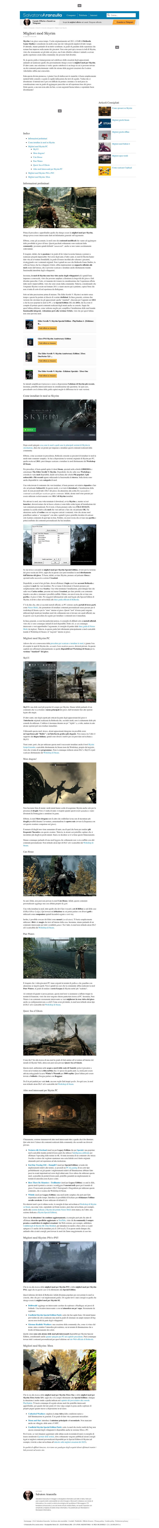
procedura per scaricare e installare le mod (67, 643)
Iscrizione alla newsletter (59, 1521)
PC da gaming (71, 1167)
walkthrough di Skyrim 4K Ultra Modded (39, 1225)
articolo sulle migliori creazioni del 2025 (70, 1442)
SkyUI (35, 149)
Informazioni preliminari (37, 138)
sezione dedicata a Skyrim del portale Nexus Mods (51, 1209)
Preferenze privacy (121, 1521)
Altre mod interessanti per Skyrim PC (47, 169)
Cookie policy (109, 1521)
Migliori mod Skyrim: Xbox (39, 177)
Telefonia (83, 15)
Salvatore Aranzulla (30, 36)
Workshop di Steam (51, 752)
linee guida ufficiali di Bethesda (66, 599)
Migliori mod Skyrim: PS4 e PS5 (41, 173)
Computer (71, 15)
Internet (93, 15)
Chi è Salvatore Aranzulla (41, 1521)
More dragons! (39, 153)
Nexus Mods (33, 607)
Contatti (71, 1521)
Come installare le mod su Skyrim (41, 142)
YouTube (62, 1220)
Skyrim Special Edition (47, 1212)
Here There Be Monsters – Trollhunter (44, 1182)
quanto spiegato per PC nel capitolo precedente (64, 1336)
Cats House (37, 157)
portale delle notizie (46, 1436)
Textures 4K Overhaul (37, 1150)
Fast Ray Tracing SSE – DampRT (42, 1164)
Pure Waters (38, 161)
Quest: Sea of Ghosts (41, 165)
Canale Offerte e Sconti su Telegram (44, 22)
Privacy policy (99, 1521)
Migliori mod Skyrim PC (38, 146)
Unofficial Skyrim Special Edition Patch (44, 1314)
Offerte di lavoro (88, 1521)
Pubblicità (78, 1521)
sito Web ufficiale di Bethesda (81, 1339)
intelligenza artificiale (81, 1152)
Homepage (27, 1521)
